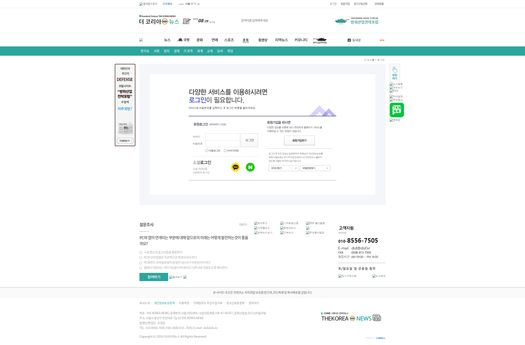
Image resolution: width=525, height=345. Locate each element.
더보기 (242, 224)
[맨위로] (395, 120)
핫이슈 (145, 51)
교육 (210, 51)
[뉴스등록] (396, 84)
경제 (177, 51)
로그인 (333, 3)
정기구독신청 (360, 3)
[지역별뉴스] (262, 227)
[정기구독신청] (347, 276)
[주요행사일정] (315, 232)
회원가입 (345, 3)
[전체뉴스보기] (263, 232)
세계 (200, 51)
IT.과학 (188, 51)
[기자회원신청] (293, 223)
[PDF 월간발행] (315, 223)
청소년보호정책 (235, 303)
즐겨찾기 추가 (150, 3)
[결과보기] (175, 277)
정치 (167, 51)
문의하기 (254, 303)
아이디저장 (233, 150)
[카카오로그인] (235, 167)
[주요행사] (396, 99)
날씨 (220, 51)
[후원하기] (395, 81)
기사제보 (167, 3)
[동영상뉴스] (288, 227)
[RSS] (394, 90)
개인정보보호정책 (164, 303)
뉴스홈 (370, 59)
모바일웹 (378, 3)
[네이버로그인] (250, 167)
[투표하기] (153, 277)
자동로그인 (214, 150)
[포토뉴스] (396, 87)
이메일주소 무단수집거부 (207, 303)
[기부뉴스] (286, 232)
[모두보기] (185, 277)
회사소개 (144, 303)
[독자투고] (260, 223)
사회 (157, 51)
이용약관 (184, 303)
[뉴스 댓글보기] (307, 228)
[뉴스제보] (379, 276)
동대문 (356, 40)
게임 (230, 51)
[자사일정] (396, 96)
